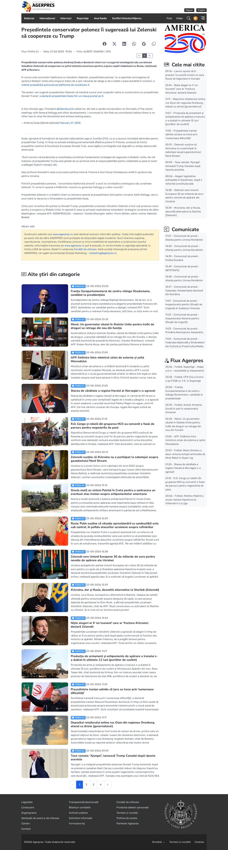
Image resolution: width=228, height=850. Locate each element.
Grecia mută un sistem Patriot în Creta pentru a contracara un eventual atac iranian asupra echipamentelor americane (113, 492)
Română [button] (157, 841)
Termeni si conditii (180, 841)
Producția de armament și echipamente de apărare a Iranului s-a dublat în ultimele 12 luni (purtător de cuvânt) (114, 658)
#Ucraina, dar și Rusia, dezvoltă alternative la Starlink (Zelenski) (115, 590)
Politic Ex (33, 51)
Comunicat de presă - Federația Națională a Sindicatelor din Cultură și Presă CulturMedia (185, 342)
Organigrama (28, 812)
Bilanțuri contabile (79, 807)
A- (139, 56)
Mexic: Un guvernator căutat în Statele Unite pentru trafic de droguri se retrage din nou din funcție (112, 326)
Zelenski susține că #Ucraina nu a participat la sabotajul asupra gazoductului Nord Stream (114, 459)
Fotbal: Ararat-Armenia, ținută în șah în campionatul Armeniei (183, 408)
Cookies (199, 841)
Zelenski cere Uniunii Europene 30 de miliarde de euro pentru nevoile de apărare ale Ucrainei (113, 558)
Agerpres (38, 841)
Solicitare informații (80, 818)
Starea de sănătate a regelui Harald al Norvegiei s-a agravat (113, 391)
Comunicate (184, 229)
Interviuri (65, 18)
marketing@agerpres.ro (103, 253)
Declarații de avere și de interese (40, 818)
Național (29, 18)
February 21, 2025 (70, 122)
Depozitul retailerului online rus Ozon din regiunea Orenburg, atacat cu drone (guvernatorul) (113, 724)
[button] (201, 18)
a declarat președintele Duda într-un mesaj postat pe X (71, 96)
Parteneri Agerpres (128, 823)
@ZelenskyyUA (65, 108)
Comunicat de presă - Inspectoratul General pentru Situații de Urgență (182, 318)
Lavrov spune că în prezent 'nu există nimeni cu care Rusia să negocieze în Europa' (184, 75)
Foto (169, 18)
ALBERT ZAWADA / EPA (97, 51)
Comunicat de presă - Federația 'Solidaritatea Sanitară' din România (184, 290)
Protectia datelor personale (133, 807)
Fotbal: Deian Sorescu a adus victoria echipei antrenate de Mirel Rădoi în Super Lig (185, 454)
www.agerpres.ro (63, 234)
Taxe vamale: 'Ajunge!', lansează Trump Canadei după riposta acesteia (113, 757)
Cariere (25, 823)
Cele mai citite (187, 64)
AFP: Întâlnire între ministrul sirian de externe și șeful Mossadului (107, 359)
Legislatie (27, 802)
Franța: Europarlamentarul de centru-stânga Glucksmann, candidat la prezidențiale (110, 293)
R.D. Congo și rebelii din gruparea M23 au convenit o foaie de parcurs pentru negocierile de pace (112, 426)
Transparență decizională (83, 802)
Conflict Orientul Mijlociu (126, 18)
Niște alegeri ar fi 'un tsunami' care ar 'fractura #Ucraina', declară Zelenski (110, 625)
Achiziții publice (78, 812)
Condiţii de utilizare (85, 249)
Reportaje (83, 18)
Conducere (27, 807)
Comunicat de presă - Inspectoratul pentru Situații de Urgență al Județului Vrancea (183, 304)
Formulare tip (77, 823)
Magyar (189, 10)
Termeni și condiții (127, 812)
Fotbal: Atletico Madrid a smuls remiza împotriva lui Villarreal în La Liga (184, 499)
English (201, 10)
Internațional (47, 18)
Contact (26, 828)
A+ (150, 56)
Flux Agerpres (186, 360)
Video (179, 18)
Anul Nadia (100, 18)
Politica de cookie (127, 818)
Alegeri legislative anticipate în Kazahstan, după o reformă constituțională (183, 180)
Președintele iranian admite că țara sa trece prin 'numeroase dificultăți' (112, 691)
